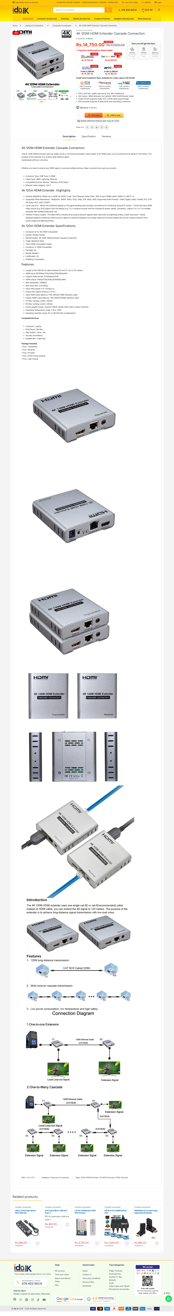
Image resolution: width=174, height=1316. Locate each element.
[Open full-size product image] (42, 59)
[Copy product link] (106, 127)
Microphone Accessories (119, 1289)
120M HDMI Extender (89, 1177)
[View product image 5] (64, 95)
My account (60, 1271)
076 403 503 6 (129, 10)
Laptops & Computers (34, 25)
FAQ (56, 1285)
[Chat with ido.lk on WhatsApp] (168, 1298)
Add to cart (115, 115)
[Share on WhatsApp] (102, 127)
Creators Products (102, 19)
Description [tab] (69, 136)
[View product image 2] (32, 95)
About (85, 1271)
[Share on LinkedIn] (97, 127)
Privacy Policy (88, 1282)
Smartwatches (115, 1274)
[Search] (108, 10)
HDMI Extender (122, 1177)
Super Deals (28, 19)
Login (159, 2)
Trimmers (65, 19)
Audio (111, 1283)
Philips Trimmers (115, 1271)
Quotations (87, 1286)
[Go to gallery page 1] (41, 101)
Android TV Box (115, 1277)
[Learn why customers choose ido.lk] (100, 1299)
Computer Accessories (47, 19)
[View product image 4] (53, 95)
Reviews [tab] (106, 136)
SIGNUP (148, 2)
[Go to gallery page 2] (44, 101)
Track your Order (62, 1274)
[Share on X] (92, 127)
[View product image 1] (21, 95)
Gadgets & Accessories (124, 19)
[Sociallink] (14, 1299)
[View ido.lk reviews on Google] (69, 1299)
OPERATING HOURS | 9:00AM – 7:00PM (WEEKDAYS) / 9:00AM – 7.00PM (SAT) (87, 2)
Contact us (87, 1274)
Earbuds (112, 1280)
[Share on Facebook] (87, 127)
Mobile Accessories (81, 19)
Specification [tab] (89, 136)
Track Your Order (131, 2)
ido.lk (16, 1308)
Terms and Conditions (91, 1278)
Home (14, 25)
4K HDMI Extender (107, 1177)
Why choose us (144, 19)
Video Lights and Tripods (119, 1286)
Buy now (96, 115)
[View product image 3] (42, 95)
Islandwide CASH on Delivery (27, 2)
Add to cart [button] (37, 1243)
